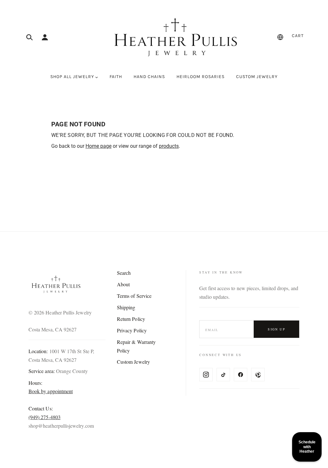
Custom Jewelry (133, 361)
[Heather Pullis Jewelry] (174, 37)
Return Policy (131, 318)
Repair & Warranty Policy (136, 346)
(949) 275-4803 (45, 417)
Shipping (126, 307)
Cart (298, 35)
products (169, 146)
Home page (98, 146)
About (123, 284)
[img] (29, 37)
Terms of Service (134, 295)
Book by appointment (51, 391)
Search (124, 272)
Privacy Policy (132, 330)
